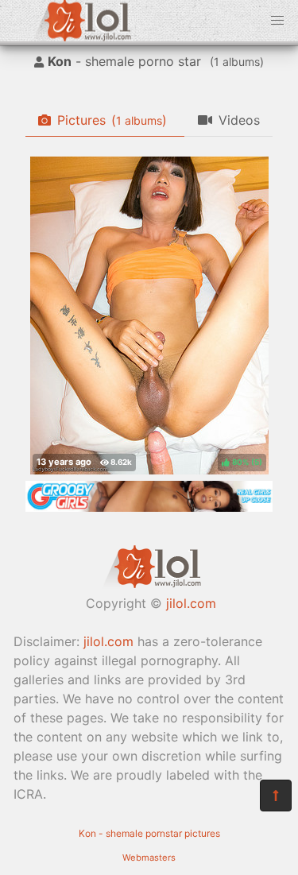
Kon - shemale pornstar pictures (149, 833)
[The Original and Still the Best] (149, 507)
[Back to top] (276, 795)
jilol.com (191, 603)
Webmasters (149, 857)
